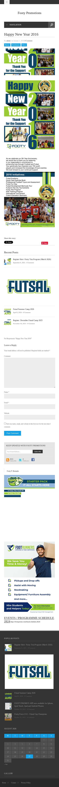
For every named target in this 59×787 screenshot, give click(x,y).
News (24, 45)
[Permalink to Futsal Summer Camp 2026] (7, 311)
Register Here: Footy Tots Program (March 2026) (32, 259)
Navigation (15, 25)
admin (8, 41)
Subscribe (13, 460)
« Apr (6, 764)
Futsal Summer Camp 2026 (23, 309)
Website (6, 413)
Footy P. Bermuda (13, 471)
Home (4, 783)
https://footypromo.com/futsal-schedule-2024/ (25, 622)
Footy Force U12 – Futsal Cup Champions (30, 714)
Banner (7, 45)
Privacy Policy (26, 783)
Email (6, 403)
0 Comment (28, 41)
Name (6, 392)
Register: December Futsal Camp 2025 (28, 320)
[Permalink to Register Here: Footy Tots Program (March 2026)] (7, 261)
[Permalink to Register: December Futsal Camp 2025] (7, 322)
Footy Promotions (29, 13)
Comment (7, 356)
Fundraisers (16, 45)
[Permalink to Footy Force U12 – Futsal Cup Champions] (8, 717)
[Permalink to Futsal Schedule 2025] (28, 286)
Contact (13, 783)
